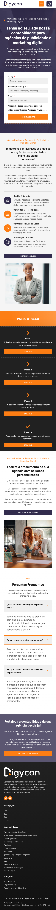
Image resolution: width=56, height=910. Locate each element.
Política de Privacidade (37, 110)
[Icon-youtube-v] (10, 798)
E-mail (11, 96)
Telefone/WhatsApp (17, 86)
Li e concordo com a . (28, 110)
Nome (11, 77)
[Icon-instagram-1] (6, 798)
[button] (41, 3)
